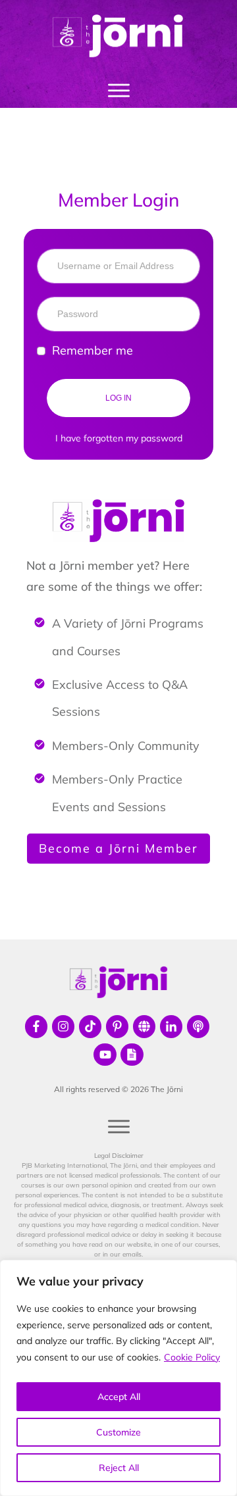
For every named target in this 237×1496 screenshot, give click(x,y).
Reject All (119, 1468)
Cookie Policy (192, 1357)
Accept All (118, 1397)
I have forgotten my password (118, 438)
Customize (118, 1432)
